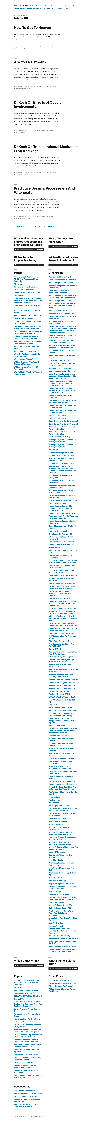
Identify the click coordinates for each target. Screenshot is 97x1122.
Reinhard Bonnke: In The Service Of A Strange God (62, 336)
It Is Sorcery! (53, 803)
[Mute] (38, 249)
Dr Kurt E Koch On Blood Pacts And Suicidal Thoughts (63, 848)
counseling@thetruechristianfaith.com (26, 46)
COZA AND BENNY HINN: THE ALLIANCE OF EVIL (61, 571)
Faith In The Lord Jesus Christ (61, 463)
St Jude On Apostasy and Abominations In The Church (60, 767)
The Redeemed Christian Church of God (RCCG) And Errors (62, 950)
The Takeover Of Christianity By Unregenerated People (62, 401)
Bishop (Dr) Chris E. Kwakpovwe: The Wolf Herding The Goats (62, 612)
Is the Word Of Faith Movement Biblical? (61, 749)
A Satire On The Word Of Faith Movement (61, 538)
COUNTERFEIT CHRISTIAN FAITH (62, 500)
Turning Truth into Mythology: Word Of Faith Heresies (61, 661)
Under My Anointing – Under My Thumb (62, 527)
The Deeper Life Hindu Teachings (62, 575)
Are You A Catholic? (30, 62)
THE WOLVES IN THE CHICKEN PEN (61, 701)
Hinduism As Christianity (59, 936)
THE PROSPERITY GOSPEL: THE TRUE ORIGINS (61, 566)
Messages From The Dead (59, 368)
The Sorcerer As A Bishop (59, 437)
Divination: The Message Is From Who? (62, 874)
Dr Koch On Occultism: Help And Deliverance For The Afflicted (62, 788)
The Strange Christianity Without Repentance (62, 772)
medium (18, 132)
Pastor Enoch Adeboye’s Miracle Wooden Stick (62, 317)
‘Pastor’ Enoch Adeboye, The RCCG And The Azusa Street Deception (26, 279)
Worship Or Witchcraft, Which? (61, 633)
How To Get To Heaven (32, 27)
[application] (29, 249)
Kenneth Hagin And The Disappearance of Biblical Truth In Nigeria (63, 720)
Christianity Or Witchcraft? (60, 534)
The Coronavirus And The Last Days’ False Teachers (61, 291)
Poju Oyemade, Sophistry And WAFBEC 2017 (61, 645)
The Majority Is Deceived (59, 894)
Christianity (22, 48)
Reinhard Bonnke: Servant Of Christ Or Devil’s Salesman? (26, 337)
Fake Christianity (55, 860)
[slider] (41, 249)
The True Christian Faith (23, 6)
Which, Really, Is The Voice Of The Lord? (63, 551)
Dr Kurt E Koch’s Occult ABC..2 (61, 905)
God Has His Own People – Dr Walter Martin (60, 322)
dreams (22, 218)
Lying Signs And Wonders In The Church (62, 943)
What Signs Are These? (58, 806)
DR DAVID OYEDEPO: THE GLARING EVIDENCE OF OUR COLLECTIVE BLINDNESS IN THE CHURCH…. (62, 469)
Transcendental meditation (23, 174)
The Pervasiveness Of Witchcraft (62, 280)
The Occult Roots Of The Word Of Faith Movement (62, 406)
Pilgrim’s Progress (56, 902)
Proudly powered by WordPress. (35, 1116)
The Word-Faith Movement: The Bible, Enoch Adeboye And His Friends (62, 593)
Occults (23, 132)
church (27, 48)
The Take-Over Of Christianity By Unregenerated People (28, 342)
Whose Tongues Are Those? (60, 283)
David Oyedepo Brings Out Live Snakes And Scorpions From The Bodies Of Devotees (28, 300)
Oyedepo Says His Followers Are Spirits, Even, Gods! (62, 441)
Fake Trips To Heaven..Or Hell (61, 758)
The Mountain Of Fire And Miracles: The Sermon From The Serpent (62, 931)
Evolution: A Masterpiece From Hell (61, 869)
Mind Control (54, 548)
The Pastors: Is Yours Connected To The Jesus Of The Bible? (62, 587)
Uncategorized (52, 46)
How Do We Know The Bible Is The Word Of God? (63, 671)
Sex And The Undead (57, 852)
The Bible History (55, 800)
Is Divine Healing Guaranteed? (61, 452)
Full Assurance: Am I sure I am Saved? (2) (61, 481)
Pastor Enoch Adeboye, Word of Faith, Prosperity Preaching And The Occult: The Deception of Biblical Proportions (62, 329)
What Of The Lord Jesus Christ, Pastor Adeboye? (27, 355)
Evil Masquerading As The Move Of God (62, 637)
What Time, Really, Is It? (58, 641)
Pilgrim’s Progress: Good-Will (61, 884)
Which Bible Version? (57, 503)
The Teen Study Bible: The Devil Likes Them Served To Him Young (62, 898)
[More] (67, 9)
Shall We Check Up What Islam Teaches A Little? (61, 486)
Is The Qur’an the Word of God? (61, 697)
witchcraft (27, 218)
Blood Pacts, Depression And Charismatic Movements (60, 341)
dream (17, 218)
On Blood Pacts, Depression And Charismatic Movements (28, 332)
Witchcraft (53, 450)
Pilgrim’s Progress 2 (57, 891)
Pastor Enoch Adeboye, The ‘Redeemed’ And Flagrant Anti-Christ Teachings (61, 383)
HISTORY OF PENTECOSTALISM (62, 711)
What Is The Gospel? (57, 726)
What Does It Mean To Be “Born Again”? (27, 347)
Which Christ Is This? (57, 310)
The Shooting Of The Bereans (61, 545)
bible (17, 48)
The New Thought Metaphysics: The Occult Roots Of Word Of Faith (63, 624)
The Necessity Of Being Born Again (60, 777)
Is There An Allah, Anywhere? (61, 455)
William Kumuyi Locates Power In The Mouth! (62, 287)
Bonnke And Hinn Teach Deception (63, 680)
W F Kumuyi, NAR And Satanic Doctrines (61, 579)
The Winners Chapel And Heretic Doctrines (62, 793)
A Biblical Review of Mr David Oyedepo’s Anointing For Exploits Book (62, 618)
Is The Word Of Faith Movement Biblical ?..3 (62, 739)
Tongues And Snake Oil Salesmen (62, 784)
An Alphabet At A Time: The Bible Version (62, 919)
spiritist (27, 132)
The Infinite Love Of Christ (59, 691)
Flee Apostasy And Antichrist (61, 542)
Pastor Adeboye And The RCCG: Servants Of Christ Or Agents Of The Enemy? (62, 603)
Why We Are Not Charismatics (61, 781)
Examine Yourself (55, 926)
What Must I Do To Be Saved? (26, 351)
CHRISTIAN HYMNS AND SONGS (28, 293)
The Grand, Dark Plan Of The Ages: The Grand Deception (63, 517)
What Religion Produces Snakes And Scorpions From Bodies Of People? (62, 305)
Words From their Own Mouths (61, 583)
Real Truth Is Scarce (57, 923)
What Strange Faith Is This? (60, 300)
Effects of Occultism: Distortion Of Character (62, 814)
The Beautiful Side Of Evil (59, 694)
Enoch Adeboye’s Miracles (59, 598)
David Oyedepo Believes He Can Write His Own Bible (62, 428)
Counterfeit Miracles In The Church (60, 856)
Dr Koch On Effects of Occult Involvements (37, 104)
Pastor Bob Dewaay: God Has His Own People (62, 496)
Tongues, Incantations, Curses (61, 513)
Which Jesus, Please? (23, 8)
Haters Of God (54, 649)
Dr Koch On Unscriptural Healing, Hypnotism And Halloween (62, 843)
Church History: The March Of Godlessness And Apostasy (61, 714)
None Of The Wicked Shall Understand (59, 666)
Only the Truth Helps (57, 881)
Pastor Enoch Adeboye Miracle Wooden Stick (61, 522)
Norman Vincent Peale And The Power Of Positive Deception (27, 327)
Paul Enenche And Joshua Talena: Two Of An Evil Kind (62, 653)
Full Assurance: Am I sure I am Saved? (27, 311)
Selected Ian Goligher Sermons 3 (62, 682)
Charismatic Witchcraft (24, 290)
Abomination (54, 705)
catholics (18, 88)
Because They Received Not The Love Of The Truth (62, 887)
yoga (31, 174)
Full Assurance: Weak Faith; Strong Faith (60, 476)
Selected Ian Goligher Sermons (61, 688)
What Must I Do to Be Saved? (60, 708)
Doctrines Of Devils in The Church (63, 939)
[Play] (16, 249)
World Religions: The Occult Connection (60, 762)
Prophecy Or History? (57, 531)
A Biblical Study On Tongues (60, 657)
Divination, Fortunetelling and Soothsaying (61, 864)
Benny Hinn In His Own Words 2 (61, 313)
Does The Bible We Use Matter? (62, 947)
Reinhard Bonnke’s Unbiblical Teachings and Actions (60, 676)
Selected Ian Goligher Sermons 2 (62, 685)
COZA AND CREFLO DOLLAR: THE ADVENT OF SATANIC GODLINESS (63, 561)
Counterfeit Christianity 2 (59, 277)
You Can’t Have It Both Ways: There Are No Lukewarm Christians (60, 913)
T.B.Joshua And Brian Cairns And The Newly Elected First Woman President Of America (62, 730)
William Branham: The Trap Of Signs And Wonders (27, 363)
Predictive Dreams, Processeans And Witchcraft (44, 190)
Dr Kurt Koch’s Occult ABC (60, 908)
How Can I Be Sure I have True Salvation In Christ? (61, 459)
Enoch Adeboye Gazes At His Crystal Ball (60, 556)
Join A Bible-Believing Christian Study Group (27, 322)
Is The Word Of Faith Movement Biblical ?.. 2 (62, 744)
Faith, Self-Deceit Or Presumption (63, 608)
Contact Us (19, 295)
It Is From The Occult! (57, 736)
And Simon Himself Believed (26, 287)
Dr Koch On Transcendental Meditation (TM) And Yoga (46, 149)
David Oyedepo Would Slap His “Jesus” (27, 306)
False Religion (54, 797)
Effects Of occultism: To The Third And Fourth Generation (63, 809)
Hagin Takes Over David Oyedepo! (63, 421)
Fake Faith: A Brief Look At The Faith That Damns (61, 364)
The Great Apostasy (57, 818)
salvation (32, 48)
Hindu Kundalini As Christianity (27, 315)
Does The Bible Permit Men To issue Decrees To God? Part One (62, 296)
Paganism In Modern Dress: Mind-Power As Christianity (63, 629)
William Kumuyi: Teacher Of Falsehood (49, 8)
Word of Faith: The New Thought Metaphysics (28, 373)
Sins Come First (55, 878)
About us (18, 284)
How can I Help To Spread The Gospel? (61, 754)
